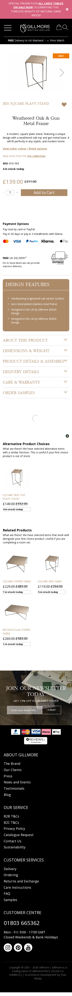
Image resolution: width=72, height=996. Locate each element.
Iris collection (36, 156)
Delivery (10, 869)
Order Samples (19, 392)
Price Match (57, 40)
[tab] (36, 340)
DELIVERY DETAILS (21, 371)
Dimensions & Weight (26, 350)
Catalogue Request (19, 835)
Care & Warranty (21, 382)
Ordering (11, 875)
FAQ (7, 893)
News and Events (17, 782)
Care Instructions (17, 887)
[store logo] (35, 28)
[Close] (67, 9)
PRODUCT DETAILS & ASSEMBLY (34, 361)
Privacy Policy (14, 828)
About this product (25, 340)
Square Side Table (50, 581)
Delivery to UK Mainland (25, 40)
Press (8, 776)
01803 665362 (22, 923)
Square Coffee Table (17, 581)
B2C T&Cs (11, 822)
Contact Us (12, 841)
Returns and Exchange (21, 881)
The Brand (12, 763)
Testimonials (14, 788)
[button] (61, 73)
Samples (10, 900)
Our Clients (13, 770)
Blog (7, 794)
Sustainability (14, 847)
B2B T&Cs (11, 816)
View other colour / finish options (25, 148)
